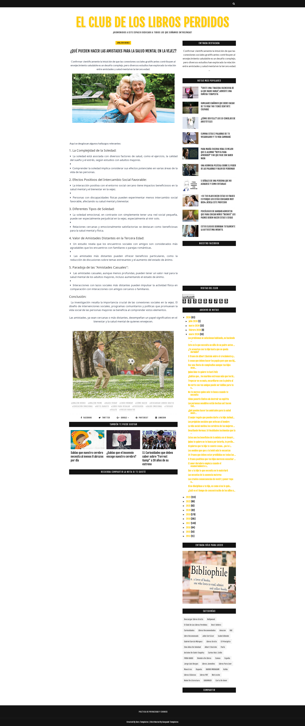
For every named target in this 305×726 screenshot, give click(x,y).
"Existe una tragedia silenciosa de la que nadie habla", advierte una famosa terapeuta (217, 91)
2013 (188, 536)
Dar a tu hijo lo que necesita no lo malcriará (208, 470)
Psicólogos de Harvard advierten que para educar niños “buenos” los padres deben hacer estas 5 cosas (218, 214)
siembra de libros (204, 658)
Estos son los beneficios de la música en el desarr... (211, 437)
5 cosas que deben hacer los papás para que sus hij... (212, 360)
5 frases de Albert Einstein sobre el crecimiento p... (211, 356)
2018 (188, 518)
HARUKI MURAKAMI (212, 669)
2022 (188, 501)
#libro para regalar (120, 406)
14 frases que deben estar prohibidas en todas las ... (212, 454)
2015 (188, 531)
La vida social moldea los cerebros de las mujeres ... (211, 426)
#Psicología (137, 406)
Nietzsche (216, 675)
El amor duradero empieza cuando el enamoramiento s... (204, 464)
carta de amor (221, 680)
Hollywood (211, 619)
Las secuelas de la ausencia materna (204, 475)
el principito (225, 641)
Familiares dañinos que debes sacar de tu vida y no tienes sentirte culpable (217, 106)
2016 (188, 527)
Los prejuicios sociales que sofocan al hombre (209, 421)
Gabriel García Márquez (193, 641)
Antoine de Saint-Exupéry (194, 652)
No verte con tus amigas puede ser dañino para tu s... (211, 386)
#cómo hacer (141, 403)
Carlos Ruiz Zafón (215, 652)
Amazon (223, 630)
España (227, 658)
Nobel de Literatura (192, 680)
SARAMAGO (208, 680)
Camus (217, 658)
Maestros (188, 669)
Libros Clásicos (190, 675)
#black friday (110, 403)
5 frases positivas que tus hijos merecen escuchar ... (212, 459)
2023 (188, 497)
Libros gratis (212, 641)
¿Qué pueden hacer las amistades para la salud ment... (209, 412)
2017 (188, 523)
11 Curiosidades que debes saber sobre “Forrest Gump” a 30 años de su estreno (157, 458)
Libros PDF (204, 675)
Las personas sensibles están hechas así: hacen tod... (209, 404)
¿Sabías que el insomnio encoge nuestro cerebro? (121, 454)
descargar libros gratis (193, 619)
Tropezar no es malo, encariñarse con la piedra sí (210, 380)
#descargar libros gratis (161, 403)
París (223, 647)
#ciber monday (126, 403)
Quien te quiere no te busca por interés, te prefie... (211, 441)
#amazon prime (95, 403)
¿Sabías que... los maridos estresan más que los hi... (211, 376)
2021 (188, 505)
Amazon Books (123, 43)
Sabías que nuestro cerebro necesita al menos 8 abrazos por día (87, 456)
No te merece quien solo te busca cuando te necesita (208, 393)
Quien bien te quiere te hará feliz (203, 372)
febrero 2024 (195, 330)
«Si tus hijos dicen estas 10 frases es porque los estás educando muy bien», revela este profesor (218, 199)
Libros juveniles (208, 664)
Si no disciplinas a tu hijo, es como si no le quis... (209, 486)
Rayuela (199, 669)
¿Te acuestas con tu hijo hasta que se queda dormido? (208, 350)
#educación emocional (82, 406)
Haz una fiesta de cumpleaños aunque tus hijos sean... (209, 366)
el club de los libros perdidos (195, 625)
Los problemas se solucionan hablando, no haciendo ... (211, 339)
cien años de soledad (192, 647)
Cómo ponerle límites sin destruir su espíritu (208, 399)
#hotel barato (102, 406)
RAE (231, 630)
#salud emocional (154, 406)
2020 (188, 510)
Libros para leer (225, 664)
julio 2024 (193, 321)
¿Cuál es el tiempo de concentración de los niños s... (211, 490)
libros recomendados (207, 630)
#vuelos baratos (127, 410)
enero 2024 (194, 334)
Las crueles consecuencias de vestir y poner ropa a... (210, 480)
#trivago (168, 406)
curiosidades (189, 630)
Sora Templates (142, 722)
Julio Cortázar (208, 636)
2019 (188, 514)
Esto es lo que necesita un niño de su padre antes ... (211, 345)
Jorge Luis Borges (191, 664)
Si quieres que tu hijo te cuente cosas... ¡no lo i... (209, 446)
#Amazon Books (78, 403)
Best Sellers (216, 625)
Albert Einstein (211, 647)
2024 (188, 317)
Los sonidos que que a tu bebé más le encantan (209, 450)
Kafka (225, 669)
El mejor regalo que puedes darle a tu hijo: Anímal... (211, 417)
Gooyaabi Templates (170, 722)
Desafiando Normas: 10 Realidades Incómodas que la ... (211, 432)
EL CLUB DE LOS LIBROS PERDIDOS (152, 22)
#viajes (113, 410)
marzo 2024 (194, 325)
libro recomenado (191, 636)
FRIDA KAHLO (188, 658)
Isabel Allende (223, 636)
